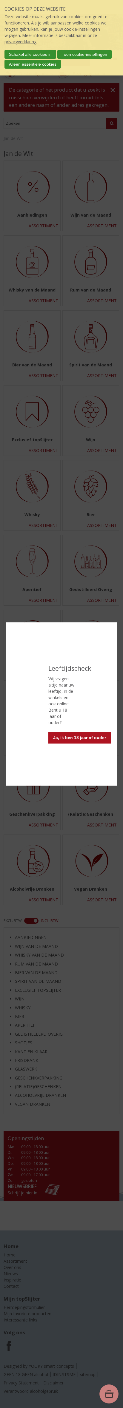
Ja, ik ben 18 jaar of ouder (79, 737)
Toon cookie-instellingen (84, 54)
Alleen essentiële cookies (32, 64)
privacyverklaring (20, 41)
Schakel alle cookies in (30, 54)
